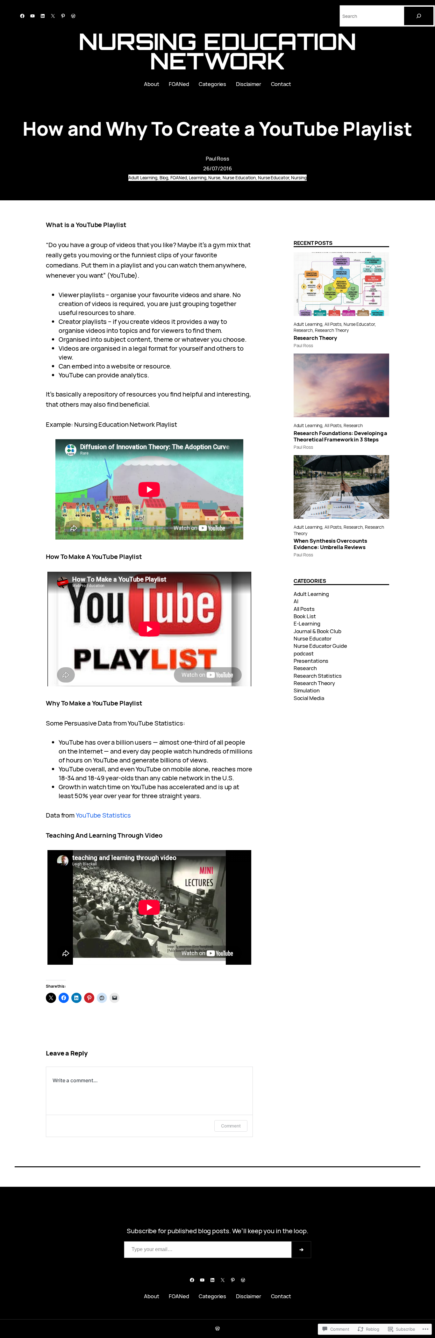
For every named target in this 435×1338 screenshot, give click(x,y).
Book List (305, 616)
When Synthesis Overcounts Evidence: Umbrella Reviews (330, 544)
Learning (197, 178)
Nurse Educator (273, 178)
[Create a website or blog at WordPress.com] (217, 1329)
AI (296, 601)
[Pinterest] (63, 15)
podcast (304, 653)
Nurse (214, 178)
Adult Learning (142, 178)
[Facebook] (22, 15)
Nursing (298, 178)
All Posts (332, 324)
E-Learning (307, 623)
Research (303, 330)
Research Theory (332, 330)
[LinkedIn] (42, 15)
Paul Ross (217, 158)
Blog (164, 178)
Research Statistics (318, 675)
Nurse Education (239, 178)
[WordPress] (73, 15)
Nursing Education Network (217, 51)
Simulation (307, 690)
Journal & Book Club (317, 631)
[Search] (418, 16)
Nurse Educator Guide (320, 645)
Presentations (311, 660)
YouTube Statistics (103, 815)
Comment (231, 1125)
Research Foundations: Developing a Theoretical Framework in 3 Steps (341, 436)
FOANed (178, 178)
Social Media (309, 698)
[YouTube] (32, 15)
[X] (52, 15)
